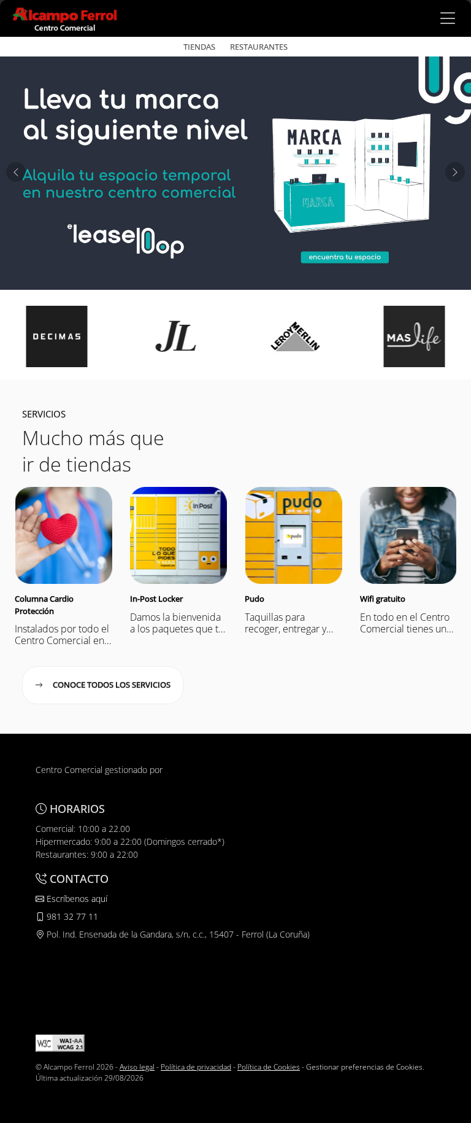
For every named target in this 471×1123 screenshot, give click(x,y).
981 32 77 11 (71, 916)
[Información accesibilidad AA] (60, 1042)
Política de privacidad (196, 1067)
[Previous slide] (16, 172)
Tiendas (199, 46)
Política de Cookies (268, 1067)
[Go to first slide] (455, 172)
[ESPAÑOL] (65, 17)
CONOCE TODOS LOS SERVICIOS (111, 684)
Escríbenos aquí (75, 898)
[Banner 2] (235, 172)
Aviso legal (137, 1067)
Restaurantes (259, 46)
